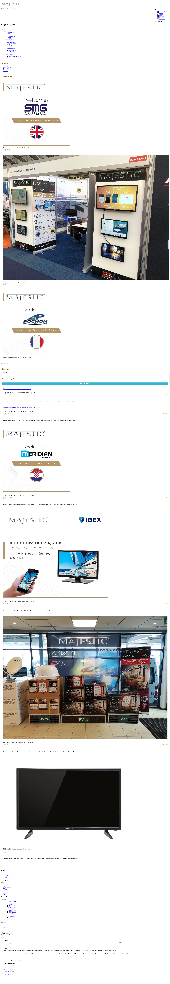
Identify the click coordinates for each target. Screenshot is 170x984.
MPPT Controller (12, 51)
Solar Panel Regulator (10, 48)
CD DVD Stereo (12, 910)
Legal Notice (6, 885)
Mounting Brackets (7, 67)
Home (4, 31)
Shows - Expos (6, 69)
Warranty (5, 888)
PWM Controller (12, 50)
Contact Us (10, 917)
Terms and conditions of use (9, 887)
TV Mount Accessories (11, 43)
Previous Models (9, 54)
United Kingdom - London (9, 972)
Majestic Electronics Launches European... (17, 849)
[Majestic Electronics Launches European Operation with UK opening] (85, 801)
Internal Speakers (12, 911)
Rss (4, 927)
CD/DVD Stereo (9, 41)
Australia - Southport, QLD (9, 964)
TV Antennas (8, 53)
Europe (160, 15)
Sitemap (5, 893)
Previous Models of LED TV (14, 56)
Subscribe (6, 945)
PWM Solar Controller (13, 913)
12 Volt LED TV (12, 901)
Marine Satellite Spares (10, 39)
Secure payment (6, 890)
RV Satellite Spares (10, 37)
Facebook (5, 924)
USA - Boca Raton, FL (8, 974)
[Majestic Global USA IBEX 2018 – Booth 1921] (85, 554)
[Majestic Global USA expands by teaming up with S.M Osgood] (85, 389)
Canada (161, 14)
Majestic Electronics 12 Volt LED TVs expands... (19, 495)
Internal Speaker (9, 45)
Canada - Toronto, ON (8, 969)
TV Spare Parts (11, 36)
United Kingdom (162, 17)
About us (5, 889)
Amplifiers (8, 44)
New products (6, 876)
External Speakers (9, 47)
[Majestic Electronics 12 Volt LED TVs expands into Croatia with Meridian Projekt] (85, 459)
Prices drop (5, 875)
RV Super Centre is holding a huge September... (18, 742)
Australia (161, 13)
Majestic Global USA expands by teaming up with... (20, 393)
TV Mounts (8, 38)
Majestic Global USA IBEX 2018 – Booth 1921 (18, 601)
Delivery (5, 884)
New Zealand (162, 16)
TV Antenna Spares (10, 32)
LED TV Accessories (10, 42)
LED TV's (5, 66)
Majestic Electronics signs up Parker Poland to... (18, 411)
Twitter (4, 925)
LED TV (8, 33)
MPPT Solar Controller (13, 915)
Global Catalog (162, 11)
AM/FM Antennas (10, 57)
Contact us (5, 891)
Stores (4, 894)
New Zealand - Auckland (9, 971)
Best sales (5, 877)
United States (162, 19)
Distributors (5, 71)
